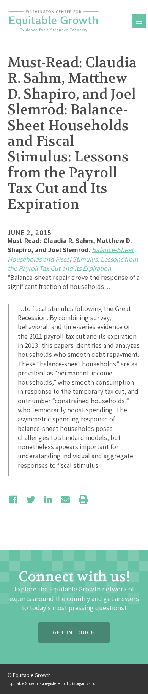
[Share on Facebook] (13, 500)
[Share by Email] (65, 500)
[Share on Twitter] (30, 500)
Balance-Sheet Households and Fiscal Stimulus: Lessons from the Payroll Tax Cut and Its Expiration (73, 259)
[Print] (83, 500)
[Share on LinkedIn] (48, 500)
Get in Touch (74, 632)
